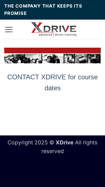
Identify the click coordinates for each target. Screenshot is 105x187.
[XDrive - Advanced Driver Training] (54, 29)
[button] (8, 29)
